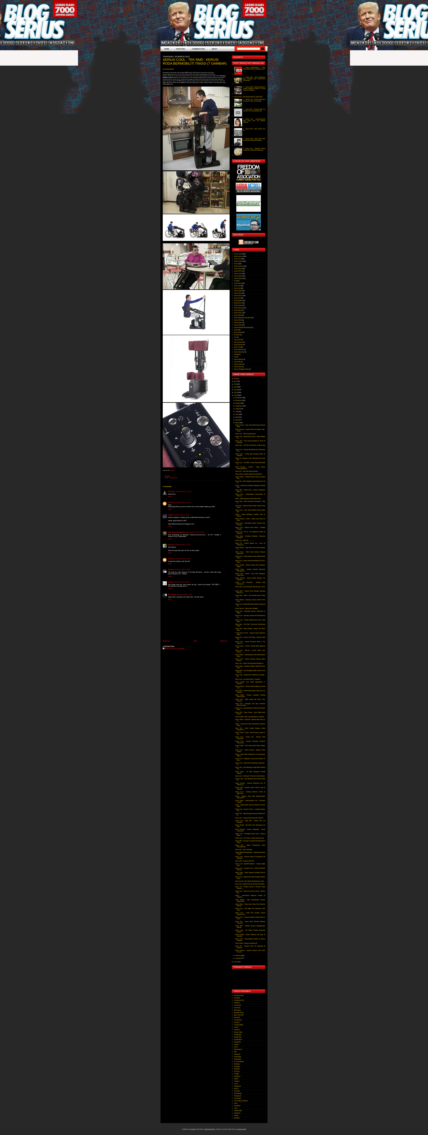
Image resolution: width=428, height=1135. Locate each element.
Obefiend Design (210, 1129)
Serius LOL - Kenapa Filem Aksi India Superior (249, 818)
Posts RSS (180, 49)
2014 (235, 390)
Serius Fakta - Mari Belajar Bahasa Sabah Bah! (248, 97)
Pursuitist (237, 1091)
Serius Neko (238, 293)
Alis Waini (171, 491)
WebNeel (237, 1118)
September (238, 406)
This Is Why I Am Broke (241, 1101)
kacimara (171, 502)
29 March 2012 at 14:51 (181, 515)
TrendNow (237, 1105)
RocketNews (238, 1093)
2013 (235, 392)
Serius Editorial (238, 359)
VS (235, 281)
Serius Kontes (238, 364)
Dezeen (236, 1044)
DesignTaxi (237, 1042)
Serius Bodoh (238, 300)
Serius (236, 264)
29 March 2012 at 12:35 (183, 491)
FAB (235, 1052)
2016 (235, 384)
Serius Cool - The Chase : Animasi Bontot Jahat (249, 838)
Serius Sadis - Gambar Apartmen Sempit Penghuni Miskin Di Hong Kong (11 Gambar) (254, 88)
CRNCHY (237, 1029)
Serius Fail (237, 298)
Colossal (236, 1022)
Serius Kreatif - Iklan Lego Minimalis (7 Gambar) (249, 717)
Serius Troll (237, 347)
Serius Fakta (238, 268)
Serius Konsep (238, 266)
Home (166, 49)
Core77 (236, 1027)
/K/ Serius (237, 335)
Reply (170, 496)
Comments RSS (198, 49)
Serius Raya (238, 322)
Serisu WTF (237, 339)
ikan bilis (171, 544)
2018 (235, 378)
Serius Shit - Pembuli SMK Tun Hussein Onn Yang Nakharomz (254, 110)
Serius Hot (237, 288)
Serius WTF (237, 271)
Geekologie (237, 1059)
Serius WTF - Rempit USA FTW (244, 861)
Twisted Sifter (238, 1110)
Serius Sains (238, 366)
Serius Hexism (238, 342)
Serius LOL (237, 259)
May (236, 417)
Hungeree (237, 1066)
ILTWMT (236, 1074)
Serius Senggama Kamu (241, 369)
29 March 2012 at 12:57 (182, 502)
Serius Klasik (238, 278)
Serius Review (238, 344)
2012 (235, 395)
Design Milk (237, 1034)
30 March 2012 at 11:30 (184, 594)
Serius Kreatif (238, 261)
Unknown (171, 559)
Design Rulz (238, 1037)
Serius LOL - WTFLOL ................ (244, 540)
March (237, 422)
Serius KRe (237, 362)
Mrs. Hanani (172, 594)
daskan (170, 515)
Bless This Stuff (238, 1015)
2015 (235, 387)
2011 (235, 962)
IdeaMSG (237, 1069)
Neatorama (237, 1086)
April (237, 420)
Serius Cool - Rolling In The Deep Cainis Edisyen (250, 776)
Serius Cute (237, 273)
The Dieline (237, 1098)
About (214, 49)
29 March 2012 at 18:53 (182, 559)
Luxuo (236, 1083)
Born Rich (237, 1017)
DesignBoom (238, 1039)
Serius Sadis (238, 276)
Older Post (223, 641)
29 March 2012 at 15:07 (196, 532)
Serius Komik (238, 305)
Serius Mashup (238, 308)
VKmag (236, 1115)
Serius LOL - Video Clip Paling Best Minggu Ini (249, 663)
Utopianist (237, 1113)
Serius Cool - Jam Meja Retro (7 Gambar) (247, 679)
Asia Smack (237, 1005)
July (236, 411)
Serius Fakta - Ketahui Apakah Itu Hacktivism (248, 474)
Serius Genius (238, 295)
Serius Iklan (237, 310)
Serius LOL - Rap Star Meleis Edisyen (246, 471)
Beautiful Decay (239, 1012)
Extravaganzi (238, 1049)
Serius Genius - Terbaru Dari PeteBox (246, 608)
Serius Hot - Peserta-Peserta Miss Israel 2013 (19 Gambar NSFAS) (254, 120)
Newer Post (166, 641)
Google (236, 354)
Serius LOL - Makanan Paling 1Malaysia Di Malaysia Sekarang (254, 149)
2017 (235, 381)
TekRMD (172, 470)
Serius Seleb (238, 290)
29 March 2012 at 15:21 (182, 544)
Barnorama (237, 1010)
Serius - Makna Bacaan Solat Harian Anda (248, 498)
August (237, 409)
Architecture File (239, 1000)
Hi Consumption (239, 1061)
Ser (235, 357)
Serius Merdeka (239, 349)
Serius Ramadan (239, 352)
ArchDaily (237, 998)
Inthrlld (236, 1079)
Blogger (193, 1129)
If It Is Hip (237, 1071)
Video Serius (238, 256)
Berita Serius (238, 303)
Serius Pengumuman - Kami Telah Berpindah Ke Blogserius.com (254, 68)
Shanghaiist (237, 1096)
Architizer (237, 1003)
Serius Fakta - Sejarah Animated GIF (246, 943)
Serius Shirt (237, 315)
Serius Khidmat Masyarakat (242, 327)
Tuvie (235, 1108)
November (238, 400)
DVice (236, 1047)
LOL (235, 337)
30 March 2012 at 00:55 (182, 569)
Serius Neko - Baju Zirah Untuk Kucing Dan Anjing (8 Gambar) (254, 139)
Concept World (238, 1025)
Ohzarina (171, 569)
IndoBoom (237, 1076)
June (237, 414)
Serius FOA (237, 320)
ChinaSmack (238, 1020)
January (238, 958)
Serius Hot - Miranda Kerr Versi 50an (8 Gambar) (250, 884)
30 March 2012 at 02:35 (181, 582)
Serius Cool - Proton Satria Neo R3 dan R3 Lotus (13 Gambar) (254, 100)
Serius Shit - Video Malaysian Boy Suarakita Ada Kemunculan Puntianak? (254, 78)
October (238, 403)
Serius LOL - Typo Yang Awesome (245, 434)
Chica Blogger (241, 1129)
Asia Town (237, 1007)
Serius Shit (237, 286)
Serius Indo (237, 283)
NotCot (236, 1088)
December (238, 397)
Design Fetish (238, 1032)
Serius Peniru (238, 313)
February (238, 955)
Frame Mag (237, 1056)
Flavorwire (237, 1054)
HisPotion (237, 1064)
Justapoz (237, 1081)
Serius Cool (173, 477)
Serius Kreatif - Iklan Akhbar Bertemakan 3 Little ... (250, 881)
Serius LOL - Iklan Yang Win (243, 849)
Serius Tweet (238, 325)
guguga (170, 582)
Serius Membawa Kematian (242, 317)
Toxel (235, 1103)
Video (236, 330)
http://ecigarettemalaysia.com (178, 532)
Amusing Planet (239, 995)
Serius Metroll (238, 332)
